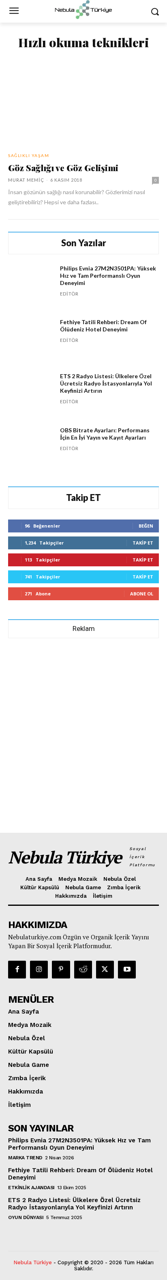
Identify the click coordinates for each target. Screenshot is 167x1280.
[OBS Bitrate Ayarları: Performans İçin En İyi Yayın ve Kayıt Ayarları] (31, 449)
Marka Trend (25, 1158)
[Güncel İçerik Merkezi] (83, 9)
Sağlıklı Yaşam (28, 155)
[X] (105, 969)
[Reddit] (83, 969)
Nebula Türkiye (32, 1262)
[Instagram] (39, 969)
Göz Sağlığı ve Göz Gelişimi (63, 167)
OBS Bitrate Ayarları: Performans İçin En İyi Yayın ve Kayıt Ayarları (105, 434)
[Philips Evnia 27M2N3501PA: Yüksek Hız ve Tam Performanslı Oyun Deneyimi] (31, 287)
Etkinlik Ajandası (31, 1187)
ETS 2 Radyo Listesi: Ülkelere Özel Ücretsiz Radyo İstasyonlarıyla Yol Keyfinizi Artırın (106, 383)
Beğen (146, 526)
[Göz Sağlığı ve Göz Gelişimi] (83, 101)
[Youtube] (127, 969)
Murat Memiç (26, 179)
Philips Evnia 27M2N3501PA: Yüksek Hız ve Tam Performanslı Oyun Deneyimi (108, 275)
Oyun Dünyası (25, 1217)
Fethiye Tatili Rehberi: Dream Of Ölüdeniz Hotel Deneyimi (103, 325)
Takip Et (143, 543)
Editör (69, 293)
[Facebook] (17, 969)
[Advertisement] (83, 732)
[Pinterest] (61, 969)
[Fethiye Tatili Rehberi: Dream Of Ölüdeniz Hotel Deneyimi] (31, 341)
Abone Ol (141, 594)
